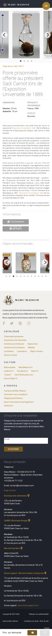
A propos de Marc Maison (15, 391)
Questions (8, 405)
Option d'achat (10, 355)
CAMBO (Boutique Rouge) (17, 520)
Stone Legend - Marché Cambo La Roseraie (25, 573)
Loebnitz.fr (9, 371)
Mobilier (31, 347)
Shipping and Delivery (13, 398)
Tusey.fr (7, 374)
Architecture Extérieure (14, 347)
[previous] (4, 35)
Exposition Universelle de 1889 (23, 128)
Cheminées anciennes (13, 336)
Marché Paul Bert (13, 548)
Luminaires (9, 351)
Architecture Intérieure (14, 344)
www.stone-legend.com (28, 605)
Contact (46, 628)
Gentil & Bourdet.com (24, 374)
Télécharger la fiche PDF (15, 222)
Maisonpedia (9, 367)
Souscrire (13, 449)
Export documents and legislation (19, 402)
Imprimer (15, 228)
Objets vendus (36, 351)
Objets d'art (32, 344)
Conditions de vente (31, 621)
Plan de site (44, 621)
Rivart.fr (35, 371)
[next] (48, 35)
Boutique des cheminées (17, 495)
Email (6, 439)
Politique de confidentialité (39, 614)
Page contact (10, 490)
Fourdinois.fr (22, 371)
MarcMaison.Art (26, 367)
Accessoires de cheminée (15, 340)
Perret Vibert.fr (10, 378)
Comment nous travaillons (15, 394)
